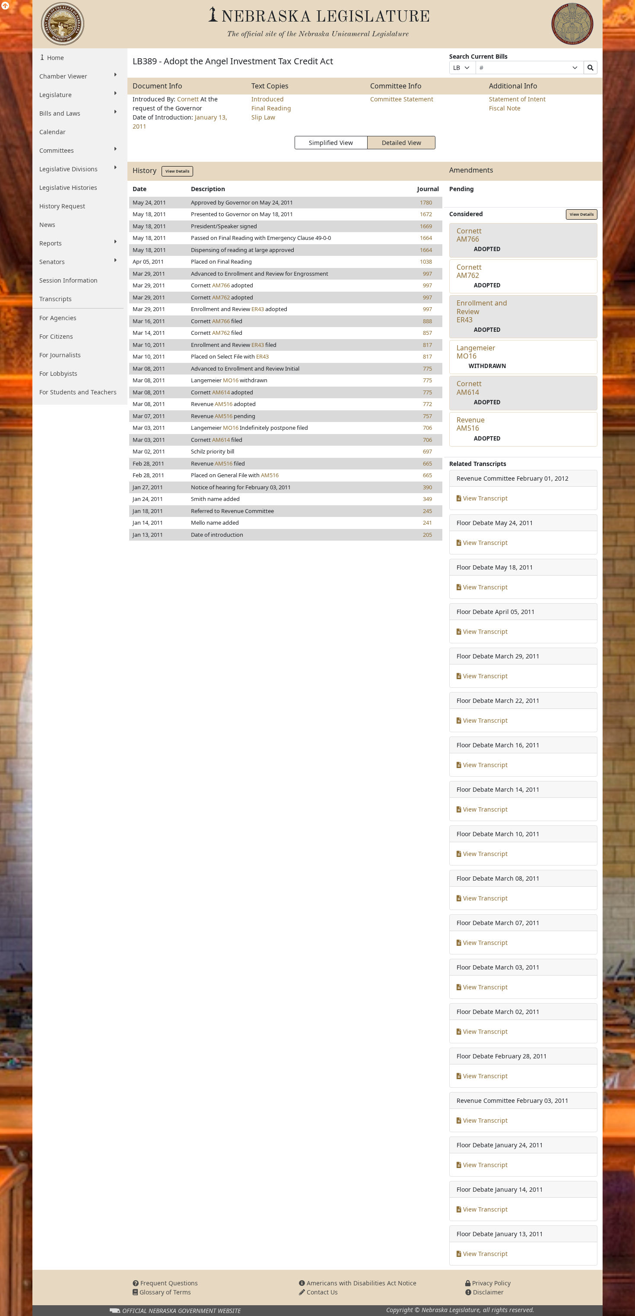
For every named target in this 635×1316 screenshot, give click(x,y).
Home (54, 58)
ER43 (257, 309)
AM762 (221, 297)
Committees (56, 150)
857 (427, 333)
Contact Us (321, 1292)
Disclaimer (487, 1292)
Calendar (52, 132)
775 (427, 368)
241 (427, 522)
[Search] (590, 67)
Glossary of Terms (164, 1292)
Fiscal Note (505, 108)
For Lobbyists (58, 373)
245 (427, 511)
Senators (52, 262)
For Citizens (56, 336)
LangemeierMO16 (476, 352)
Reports (50, 243)
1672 (426, 214)
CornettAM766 (469, 235)
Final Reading (271, 108)
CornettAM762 (469, 271)
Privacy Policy (490, 1283)
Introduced (267, 99)
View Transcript (484, 498)
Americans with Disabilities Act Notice (360, 1283)
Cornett (188, 99)
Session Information (68, 280)
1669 (426, 226)
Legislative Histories (68, 187)
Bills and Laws (59, 113)
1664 (426, 238)
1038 (426, 261)
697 (427, 451)
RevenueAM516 (471, 424)
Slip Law (263, 117)
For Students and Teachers (78, 392)
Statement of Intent (517, 99)
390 (427, 487)
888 (427, 321)
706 (427, 427)
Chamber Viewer (63, 76)
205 (427, 534)
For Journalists (60, 355)
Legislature (55, 95)
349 (427, 499)
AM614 (221, 392)
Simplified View (331, 143)
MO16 (230, 380)
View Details (177, 171)
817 (427, 345)
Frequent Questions (168, 1283)
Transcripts (55, 299)
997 (427, 273)
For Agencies (57, 318)
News (47, 224)
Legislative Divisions (68, 169)
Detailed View (401, 143)
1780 (426, 202)
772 (427, 404)
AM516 (223, 404)
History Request (62, 206)
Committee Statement (401, 99)
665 (427, 463)
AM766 (221, 285)
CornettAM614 (469, 388)
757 (427, 416)
